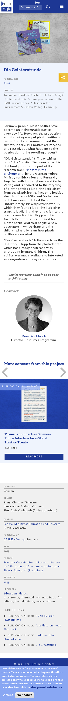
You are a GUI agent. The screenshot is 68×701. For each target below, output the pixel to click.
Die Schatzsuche (46, 645)
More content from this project (34, 363)
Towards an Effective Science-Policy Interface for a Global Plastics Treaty (28, 438)
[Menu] (61, 6)
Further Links (14, 610)
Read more (34, 456)
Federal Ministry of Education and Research (32, 524)
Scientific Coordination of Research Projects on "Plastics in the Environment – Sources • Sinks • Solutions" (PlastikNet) (32, 566)
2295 (7, 582)
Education (10, 593)
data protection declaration (46, 687)
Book (7, 83)
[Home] (6, 6)
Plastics (23, 593)
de (48, 6)
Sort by (37, 4)
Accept (8, 695)
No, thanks (24, 695)
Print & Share (63, 77)
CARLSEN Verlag (14, 539)
